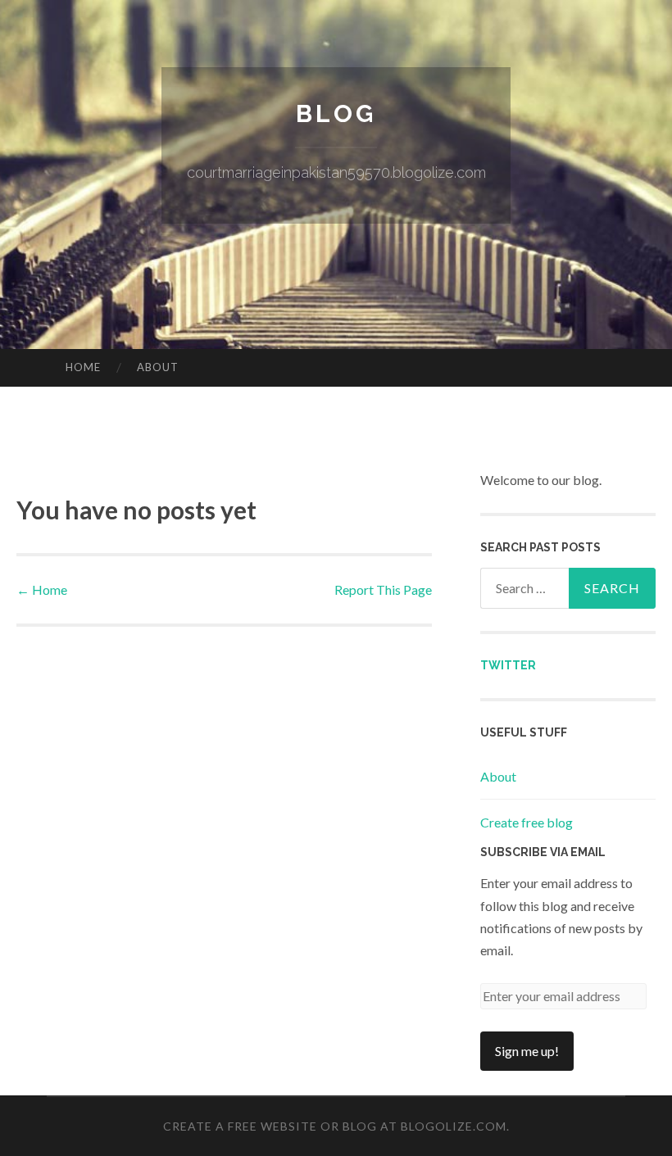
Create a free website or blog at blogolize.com (334, 1126)
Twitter (508, 665)
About (158, 367)
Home (83, 367)
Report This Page (383, 589)
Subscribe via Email (543, 852)
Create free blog (526, 822)
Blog (336, 113)
